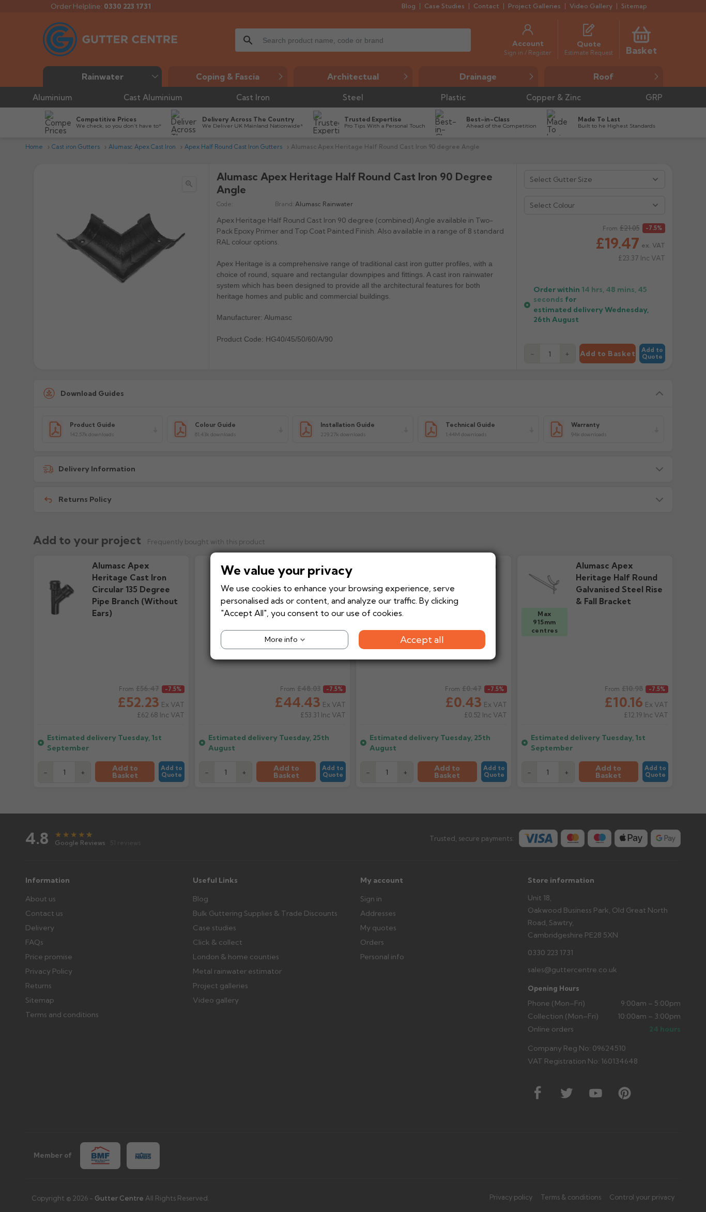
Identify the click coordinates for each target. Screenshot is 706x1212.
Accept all (422, 640)
